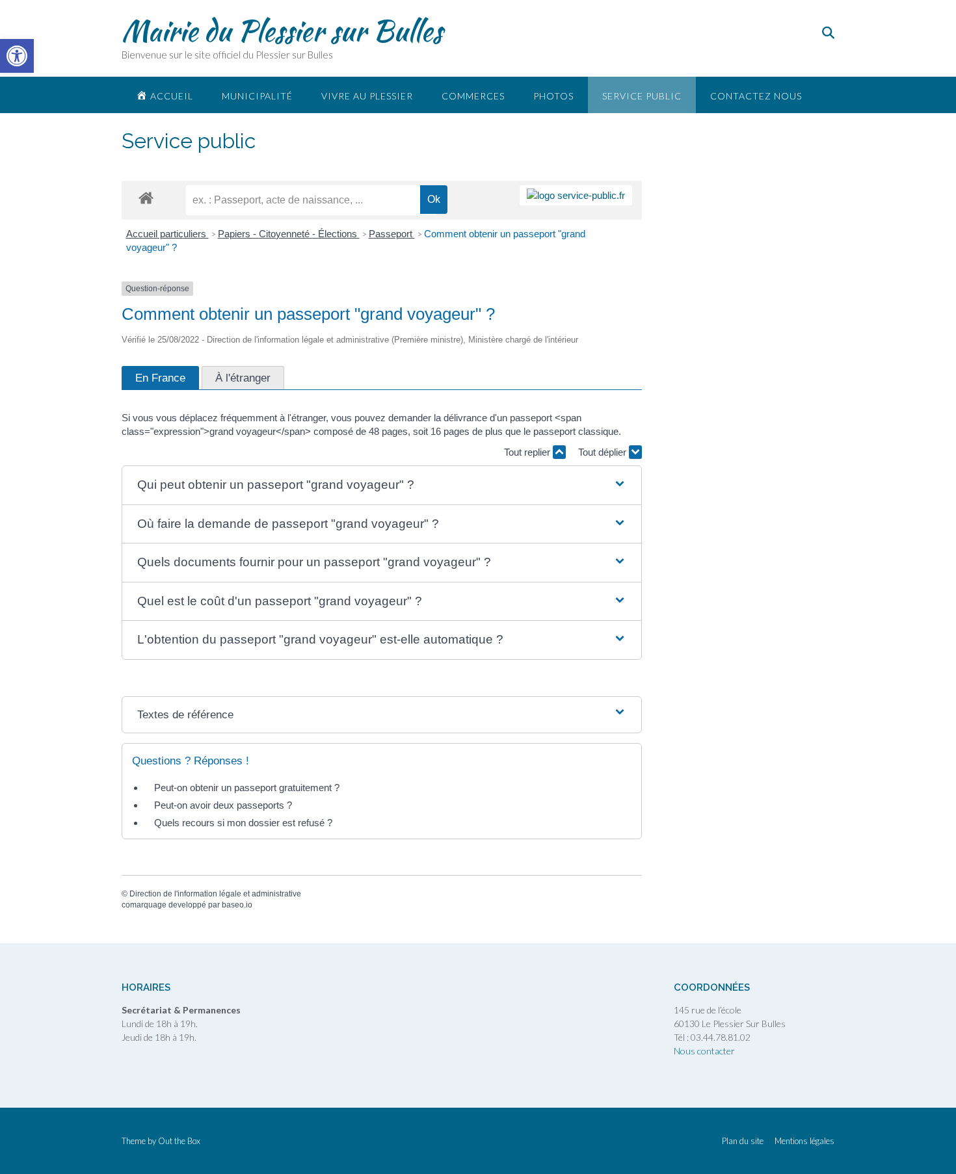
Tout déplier (603, 452)
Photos (553, 95)
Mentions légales (804, 1141)
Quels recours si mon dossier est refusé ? (243, 822)
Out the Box (179, 1141)
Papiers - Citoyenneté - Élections (289, 233)
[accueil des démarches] (146, 197)
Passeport (392, 233)
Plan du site (742, 1141)
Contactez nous (756, 95)
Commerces (473, 95)
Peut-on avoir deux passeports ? (223, 805)
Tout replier (528, 452)
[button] (381, 485)
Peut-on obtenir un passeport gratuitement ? (246, 787)
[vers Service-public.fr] (576, 195)
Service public (642, 95)
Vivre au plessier (367, 95)
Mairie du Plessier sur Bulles (282, 30)
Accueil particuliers (167, 233)
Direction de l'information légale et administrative (215, 893)
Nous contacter (704, 1050)
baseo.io (237, 904)
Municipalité (257, 95)
